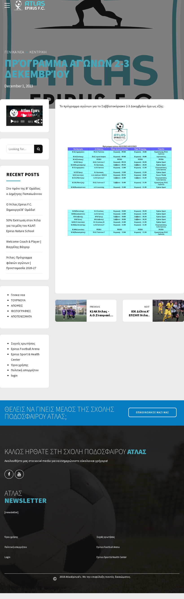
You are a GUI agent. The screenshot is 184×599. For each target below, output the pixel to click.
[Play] (12, 121)
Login (7, 557)
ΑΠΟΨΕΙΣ (17, 306)
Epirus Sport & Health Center (111, 557)
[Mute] (36, 121)
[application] (24, 116)
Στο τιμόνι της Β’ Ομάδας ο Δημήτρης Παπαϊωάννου (24, 191)
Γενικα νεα (18, 295)
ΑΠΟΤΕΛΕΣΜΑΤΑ (21, 316)
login (14, 375)
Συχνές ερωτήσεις (23, 343)
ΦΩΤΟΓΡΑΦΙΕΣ (21, 311)
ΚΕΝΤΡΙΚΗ (38, 52)
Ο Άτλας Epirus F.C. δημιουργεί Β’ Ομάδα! (20, 207)
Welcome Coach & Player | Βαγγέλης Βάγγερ (23, 244)
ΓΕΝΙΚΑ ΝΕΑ (14, 52)
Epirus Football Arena (25, 349)
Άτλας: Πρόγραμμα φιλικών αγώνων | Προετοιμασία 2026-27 (21, 262)
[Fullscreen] (40, 121)
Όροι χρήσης (19, 365)
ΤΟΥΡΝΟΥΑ (18, 300)
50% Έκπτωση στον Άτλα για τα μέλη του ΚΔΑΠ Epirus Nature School (23, 225)
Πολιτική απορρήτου (25, 370)
